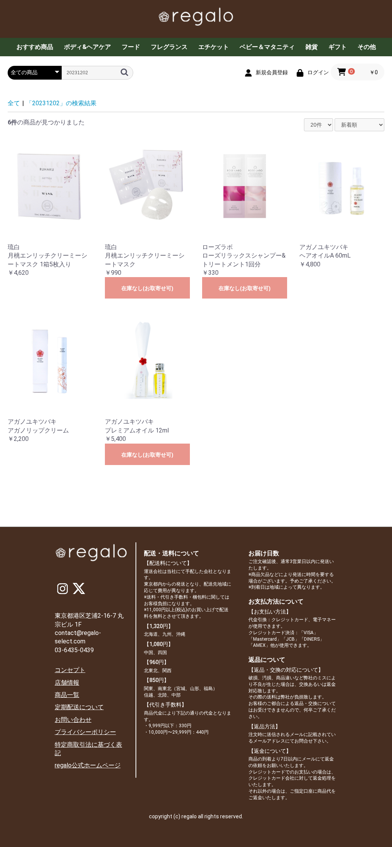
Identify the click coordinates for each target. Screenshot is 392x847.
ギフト (337, 47)
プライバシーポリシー (85, 732)
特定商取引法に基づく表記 (88, 749)
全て (14, 103)
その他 (367, 47)
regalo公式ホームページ (88, 765)
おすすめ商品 (34, 47)
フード (131, 47)
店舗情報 (67, 682)
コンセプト (70, 670)
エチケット (213, 47)
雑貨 (311, 47)
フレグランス (169, 47)
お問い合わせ (73, 719)
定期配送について (79, 707)
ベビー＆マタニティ (267, 47)
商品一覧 (67, 694)
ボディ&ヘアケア (87, 47)
